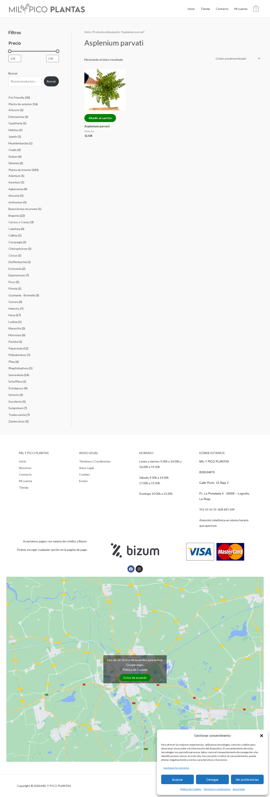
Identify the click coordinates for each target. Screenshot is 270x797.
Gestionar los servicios (176, 767)
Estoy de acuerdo (135, 677)
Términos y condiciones (217, 789)
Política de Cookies (190, 789)
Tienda (205, 9)
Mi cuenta (240, 9)
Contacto (222, 9)
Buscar (13, 73)
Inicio (191, 9)
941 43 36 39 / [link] (208, 509)
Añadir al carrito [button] (100, 118)
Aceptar (177, 779)
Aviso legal (239, 789)
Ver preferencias (247, 779)
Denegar (212, 779)
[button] (261, 736)
